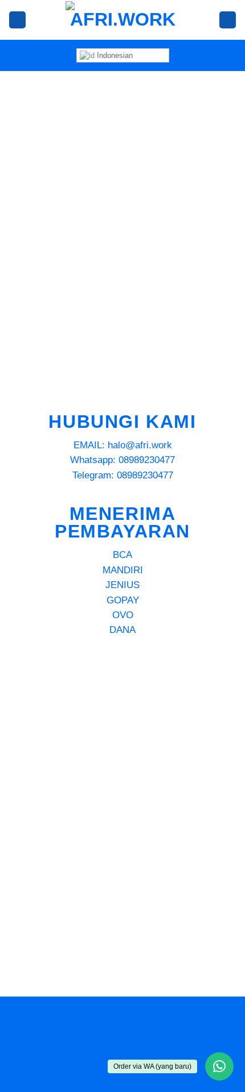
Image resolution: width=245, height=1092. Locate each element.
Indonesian (114, 55)
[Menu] (17, 19)
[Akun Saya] (227, 19)
